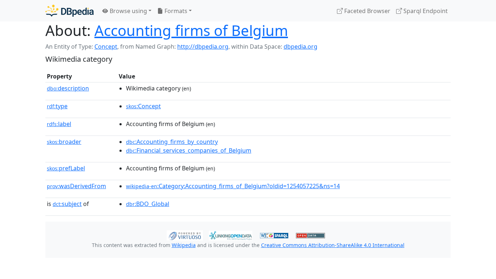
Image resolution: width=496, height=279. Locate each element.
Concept (105, 46)
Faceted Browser (366, 11)
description (68, 88)
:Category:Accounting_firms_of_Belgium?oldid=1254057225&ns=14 (233, 186)
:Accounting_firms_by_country (172, 142)
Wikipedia (184, 245)
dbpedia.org (300, 46)
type (57, 106)
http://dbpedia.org (202, 46)
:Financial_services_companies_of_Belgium (188, 150)
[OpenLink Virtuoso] (185, 235)
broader (64, 142)
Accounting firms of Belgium (191, 30)
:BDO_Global (147, 204)
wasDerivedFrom (76, 186)
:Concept (143, 106)
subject (67, 204)
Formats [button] (175, 11)
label (59, 124)
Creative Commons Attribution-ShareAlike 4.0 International (332, 245)
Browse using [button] (127, 11)
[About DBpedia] (69, 11)
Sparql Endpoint (425, 11)
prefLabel (66, 168)
